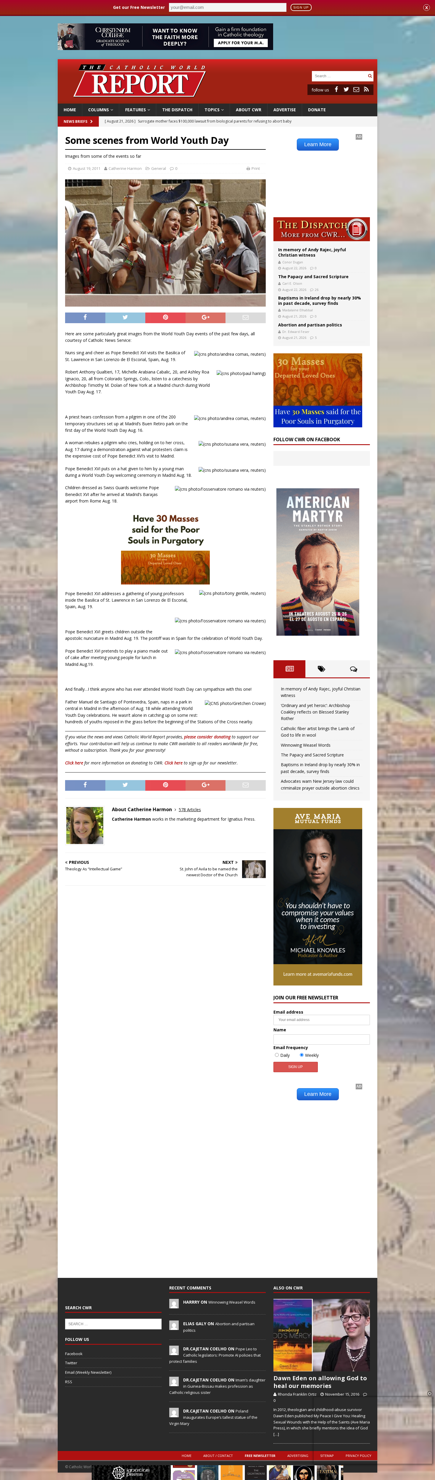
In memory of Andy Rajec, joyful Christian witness (312, 252)
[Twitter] (346, 89)
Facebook (74, 1353)
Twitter (71, 1362)
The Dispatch (177, 109)
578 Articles (190, 809)
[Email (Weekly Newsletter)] (356, 89)
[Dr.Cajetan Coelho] (174, 1352)
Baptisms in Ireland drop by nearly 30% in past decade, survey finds (319, 300)
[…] (276, 1434)
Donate (317, 109)
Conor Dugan (292, 262)
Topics (212, 109)
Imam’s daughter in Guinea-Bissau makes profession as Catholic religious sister (217, 1386)
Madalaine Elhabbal (297, 310)
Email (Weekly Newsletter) (88, 1372)
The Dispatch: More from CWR (321, 229)
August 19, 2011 (86, 168)
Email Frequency (290, 1047)
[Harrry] (174, 1305)
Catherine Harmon (125, 168)
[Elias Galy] (174, 1327)
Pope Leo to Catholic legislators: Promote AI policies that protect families (215, 1355)
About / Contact (218, 1455)
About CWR (248, 109)
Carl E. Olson (292, 283)
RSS (68, 1381)
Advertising (297, 1455)
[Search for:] (339, 75)
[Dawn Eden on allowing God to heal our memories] (321, 1335)
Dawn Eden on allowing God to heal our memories (320, 1382)
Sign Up (301, 7)
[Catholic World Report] (217, 100)
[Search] (369, 75)
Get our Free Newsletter (139, 7)
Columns (98, 109)
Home (70, 109)
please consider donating (207, 737)
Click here (74, 763)
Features (135, 109)
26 (316, 289)
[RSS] (366, 89)
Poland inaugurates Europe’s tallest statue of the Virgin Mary (213, 1417)
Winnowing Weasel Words (306, 745)
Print (256, 168)
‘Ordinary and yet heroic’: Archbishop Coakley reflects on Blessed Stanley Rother (315, 712)
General (158, 168)
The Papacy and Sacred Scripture (313, 276)
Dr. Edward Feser (296, 331)
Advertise (284, 109)
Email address (288, 1012)
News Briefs (75, 121)
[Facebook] (336, 89)
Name (279, 1030)
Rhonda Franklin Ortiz (297, 1394)
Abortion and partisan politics (310, 325)
